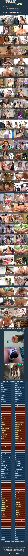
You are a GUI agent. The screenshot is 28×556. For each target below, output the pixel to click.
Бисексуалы (3, 399)
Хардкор (17, 522)
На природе (17, 385)
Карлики (3, 492)
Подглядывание (18, 424)
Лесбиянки (3, 516)
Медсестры (3, 529)
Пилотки (17, 416)
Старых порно (18, 492)
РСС (17, 553)
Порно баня (17, 436)
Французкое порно (19, 520)
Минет (2, 531)
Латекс (2, 512)
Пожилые (17, 428)
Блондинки (3, 403)
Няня (16, 401)
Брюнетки (3, 416)
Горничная (3, 444)
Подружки (17, 426)
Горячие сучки (4, 446)
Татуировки (17, 502)
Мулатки (3, 537)
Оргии (16, 403)
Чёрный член (18, 529)
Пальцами (17, 407)
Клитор (2, 496)
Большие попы (4, 405)
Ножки (16, 397)
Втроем (2, 438)
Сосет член (17, 481)
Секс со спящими (19, 467)
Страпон (17, 494)
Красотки (3, 504)
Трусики (16, 508)
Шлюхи (16, 531)
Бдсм (2, 393)
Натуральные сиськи (19, 387)
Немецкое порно (18, 395)
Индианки (3, 488)
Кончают (3, 498)
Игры (2, 483)
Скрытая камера (18, 475)
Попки (16, 432)
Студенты (17, 498)
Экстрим (17, 533)
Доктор (2, 455)
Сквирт (16, 473)
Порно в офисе (18, 438)
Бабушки (3, 391)
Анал (2, 385)
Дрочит (2, 463)
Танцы (16, 500)
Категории (11, 10)
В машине (3, 424)
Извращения (3, 485)
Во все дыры (4, 434)
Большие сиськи (4, 407)
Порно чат (16, 10)
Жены (2, 471)
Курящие (3, 510)
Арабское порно (4, 389)
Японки (16, 539)
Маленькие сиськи (5, 522)
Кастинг (2, 494)
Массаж (2, 525)
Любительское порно (5, 520)
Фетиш (16, 516)
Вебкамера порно (5, 428)
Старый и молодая (19, 490)
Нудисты (17, 399)
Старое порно (18, 486)
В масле (3, 422)
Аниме (2, 387)
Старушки (17, 488)
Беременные (3, 395)
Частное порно (18, 527)
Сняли (16, 477)
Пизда (16, 414)
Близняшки (3, 401)
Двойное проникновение (6, 453)
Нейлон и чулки (18, 393)
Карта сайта (12, 553)
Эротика (16, 537)
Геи (1, 440)
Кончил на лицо (4, 500)
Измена (2, 486)
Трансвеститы (18, 506)
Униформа (17, 512)
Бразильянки (4, 412)
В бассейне (3, 418)
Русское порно (18, 453)
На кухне (3, 539)
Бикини (2, 397)
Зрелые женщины (5, 479)
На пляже (17, 383)
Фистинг (16, 518)
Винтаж (2, 432)
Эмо (16, 535)
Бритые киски (4, 414)
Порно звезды (18, 440)
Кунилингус (3, 508)
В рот (2, 426)
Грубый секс (4, 449)
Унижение (17, 510)
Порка (16, 434)
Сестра (16, 471)
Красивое (3, 502)
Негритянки (17, 389)
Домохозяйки (4, 461)
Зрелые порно (4, 481)
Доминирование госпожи (6, 459)
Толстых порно (18, 504)
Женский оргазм (4, 469)
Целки (16, 525)
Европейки (3, 467)
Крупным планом (5, 506)
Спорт (16, 485)
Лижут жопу (3, 518)
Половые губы (18, 430)
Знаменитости (4, 477)
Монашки (3, 535)
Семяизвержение (18, 469)
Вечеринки (3, 430)
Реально (17, 451)
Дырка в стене (4, 465)
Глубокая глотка (4, 442)
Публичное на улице (19, 444)
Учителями (17, 514)
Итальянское (4, 490)
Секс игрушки (18, 463)
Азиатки (2, 383)
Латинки (3, 514)
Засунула (3, 475)
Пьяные (16, 446)
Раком (16, 449)
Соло (16, 479)
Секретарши (17, 461)
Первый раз (17, 410)
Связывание (17, 459)
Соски (16, 483)
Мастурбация (4, 527)
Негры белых (18, 391)
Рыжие (16, 455)
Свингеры (17, 457)
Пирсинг (16, 418)
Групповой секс (4, 451)
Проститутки (17, 442)
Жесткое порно (4, 473)
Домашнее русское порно (6, 457)
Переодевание (18, 412)
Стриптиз (17, 496)
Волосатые (3, 436)
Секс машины (18, 465)
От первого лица (18, 405)
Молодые (3, 533)
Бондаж (2, 410)
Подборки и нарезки (19, 422)
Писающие (17, 420)
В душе (2, 420)
